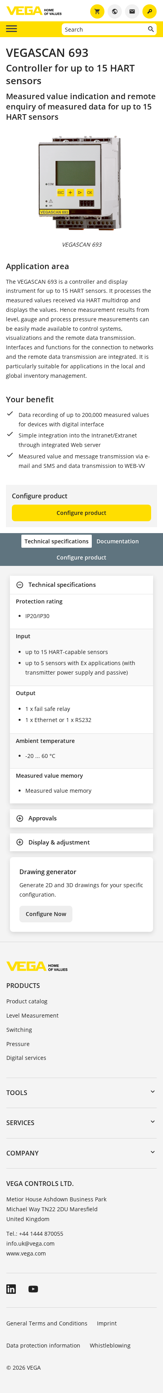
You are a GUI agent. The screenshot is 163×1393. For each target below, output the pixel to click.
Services (20, 1122)
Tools (16, 1092)
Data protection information (43, 1345)
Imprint (107, 1323)
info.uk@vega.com (30, 1243)
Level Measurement (32, 1015)
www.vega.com (26, 1253)
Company (22, 1153)
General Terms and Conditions (46, 1323)
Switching (19, 1029)
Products (23, 985)
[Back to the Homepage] (37, 966)
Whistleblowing (110, 1345)
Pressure (18, 1044)
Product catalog (26, 1001)
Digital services (26, 1057)
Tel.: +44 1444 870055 (34, 1233)
